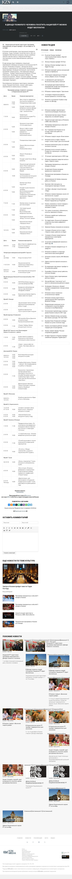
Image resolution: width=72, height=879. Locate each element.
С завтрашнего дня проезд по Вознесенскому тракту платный (55, 80)
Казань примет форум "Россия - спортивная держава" (55, 331)
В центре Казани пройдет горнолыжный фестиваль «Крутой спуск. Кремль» (55, 56)
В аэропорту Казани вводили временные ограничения (54, 170)
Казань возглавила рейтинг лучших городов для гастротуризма (56, 326)
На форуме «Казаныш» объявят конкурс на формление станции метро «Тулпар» (57, 287)
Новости (28, 838)
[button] (4, 528)
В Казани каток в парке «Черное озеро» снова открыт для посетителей (57, 140)
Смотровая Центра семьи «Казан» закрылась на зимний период (55, 115)
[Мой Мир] (14, 505)
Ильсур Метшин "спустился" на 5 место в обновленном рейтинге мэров (57, 282)
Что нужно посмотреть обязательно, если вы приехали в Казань (56, 211)
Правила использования (28, 853)
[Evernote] (19, 505)
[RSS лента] (60, 2)
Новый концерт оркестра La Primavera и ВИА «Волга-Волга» (57, 120)
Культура (24, 35)
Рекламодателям (26, 851)
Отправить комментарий (9, 552)
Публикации (38, 838)
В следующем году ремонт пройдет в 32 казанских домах (56, 267)
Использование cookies (28, 858)
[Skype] (29, 505)
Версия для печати (20, 511)
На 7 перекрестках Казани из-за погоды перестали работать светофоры (55, 131)
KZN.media (6, 30)
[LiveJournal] (21, 505)
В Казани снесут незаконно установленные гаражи (53, 293)
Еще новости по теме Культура (19, 561)
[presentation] (4, 528)
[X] (16, 505)
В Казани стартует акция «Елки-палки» (57, 136)
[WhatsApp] (26, 505)
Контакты (24, 850)
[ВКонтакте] (9, 505)
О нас (23, 849)
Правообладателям (27, 857)
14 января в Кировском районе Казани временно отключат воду (55, 95)
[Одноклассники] (11, 505)
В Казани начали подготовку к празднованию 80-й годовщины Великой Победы (55, 299)
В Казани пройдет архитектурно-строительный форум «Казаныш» (55, 111)
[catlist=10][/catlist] (13, 652)
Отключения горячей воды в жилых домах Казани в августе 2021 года (56, 312)
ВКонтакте (28, 495)
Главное (20, 838)
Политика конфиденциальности (30, 856)
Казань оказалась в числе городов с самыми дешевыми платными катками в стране (56, 205)
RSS (8, 497)
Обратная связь (26, 852)
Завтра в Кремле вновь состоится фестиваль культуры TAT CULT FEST (56, 316)
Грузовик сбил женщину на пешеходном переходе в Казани (55, 185)
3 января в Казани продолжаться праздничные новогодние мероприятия (55, 236)
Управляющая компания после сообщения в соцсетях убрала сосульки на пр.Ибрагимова (54, 306)
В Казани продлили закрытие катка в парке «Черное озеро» (56, 160)
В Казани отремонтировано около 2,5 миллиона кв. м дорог (57, 194)
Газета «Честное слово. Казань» (30, 860)
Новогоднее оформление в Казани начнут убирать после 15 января (56, 75)
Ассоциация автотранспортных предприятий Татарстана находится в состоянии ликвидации (56, 86)
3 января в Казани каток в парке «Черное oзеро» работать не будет (55, 231)
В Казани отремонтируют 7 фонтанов (56, 91)
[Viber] (24, 505)
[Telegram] (31, 505)
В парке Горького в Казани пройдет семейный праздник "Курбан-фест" (56, 336)
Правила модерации (27, 855)
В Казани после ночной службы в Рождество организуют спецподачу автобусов (56, 151)
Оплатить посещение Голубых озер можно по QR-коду (56, 100)
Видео (53, 838)
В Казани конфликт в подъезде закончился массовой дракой (55, 252)
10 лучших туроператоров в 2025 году (56, 156)
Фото (46, 838)
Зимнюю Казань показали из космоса (57, 227)
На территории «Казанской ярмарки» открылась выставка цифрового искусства (56, 222)
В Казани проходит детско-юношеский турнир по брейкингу (57, 70)
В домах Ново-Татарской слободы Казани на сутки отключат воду (55, 321)
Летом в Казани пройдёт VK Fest (55, 62)
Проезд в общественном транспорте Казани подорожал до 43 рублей (56, 199)
